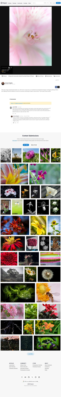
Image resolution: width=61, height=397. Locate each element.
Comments (57, 76)
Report (57, 79)
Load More (30, 354)
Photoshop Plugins (37, 366)
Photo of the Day (23, 366)
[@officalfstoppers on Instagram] (21, 377)
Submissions (49, 76)
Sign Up (58, 2)
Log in (12, 103)
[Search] (48, 3)
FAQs (46, 370)
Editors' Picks (23, 365)
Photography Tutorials (37, 365)
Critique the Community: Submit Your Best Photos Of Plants (21, 76)
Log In (54, 2)
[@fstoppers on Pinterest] (35, 377)
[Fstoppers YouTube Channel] (25, 377)
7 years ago (19, 106)
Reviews (14, 3)
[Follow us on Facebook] (28, 377)
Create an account (19, 103)
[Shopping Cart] (51, 3)
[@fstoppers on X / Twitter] (32, 377)
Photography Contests (25, 370)
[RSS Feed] (39, 377)
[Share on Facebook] (56, 87)
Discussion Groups (24, 368)
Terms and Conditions (33, 385)
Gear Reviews (12, 366)
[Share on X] (58, 87)
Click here (14, 140)
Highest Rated (34, 145)
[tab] (26, 145)
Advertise (47, 368)
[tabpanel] (30, 253)
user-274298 (27, 116)
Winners (5, 76)
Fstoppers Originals (13, 368)
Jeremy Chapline (9, 83)
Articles (9, 3)
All (25, 145)
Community (19, 3)
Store (29, 3)
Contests (25, 3)
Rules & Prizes (40, 76)
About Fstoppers (48, 365)
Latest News (11, 365)
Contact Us (47, 366)
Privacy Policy (26, 385)
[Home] (4, 3)
